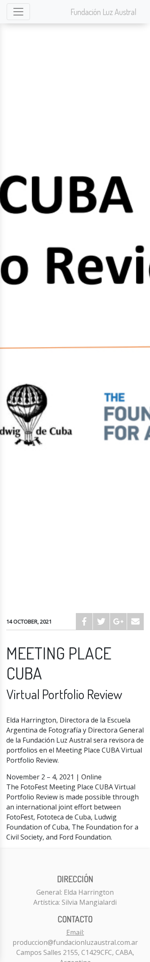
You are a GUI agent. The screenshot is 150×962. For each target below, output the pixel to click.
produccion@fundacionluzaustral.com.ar (75, 942)
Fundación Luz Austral (103, 11)
